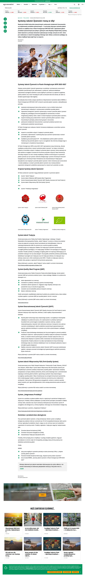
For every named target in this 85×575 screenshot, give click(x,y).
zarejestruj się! (47, 1)
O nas (55, 4)
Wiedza (18, 4)
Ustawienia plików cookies (54, 572)
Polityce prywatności (29, 568)
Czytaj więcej (67, 572)
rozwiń (22, 468)
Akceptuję (75, 572)
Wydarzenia (34, 4)
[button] (5, 19)
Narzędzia (26, 4)
